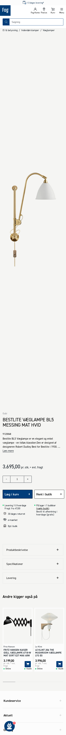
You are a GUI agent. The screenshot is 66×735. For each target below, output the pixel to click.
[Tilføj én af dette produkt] (28, 479)
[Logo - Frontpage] (15, 10)
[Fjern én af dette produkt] (6, 479)
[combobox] (36, 22)
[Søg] (6, 22)
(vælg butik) (42, 508)
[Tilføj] (28, 664)
